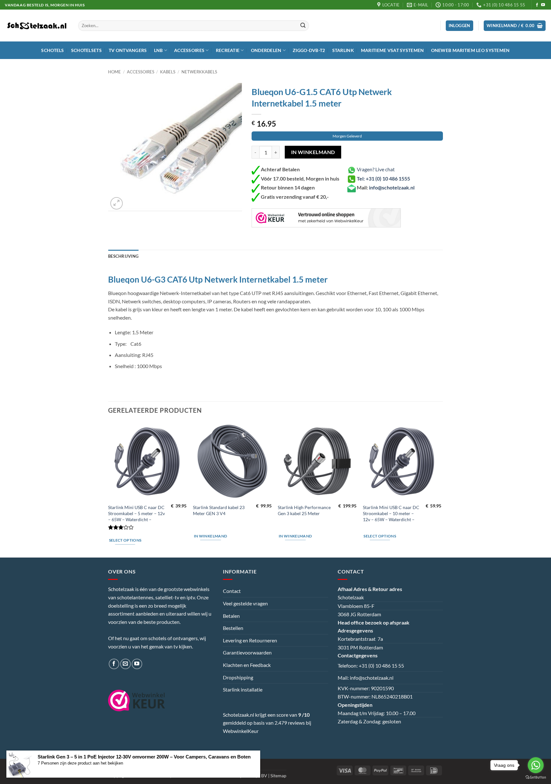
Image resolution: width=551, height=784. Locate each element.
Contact (232, 591)
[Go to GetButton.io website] (535, 777)
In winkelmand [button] (210, 536)
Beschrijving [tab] (123, 256)
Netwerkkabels (199, 71)
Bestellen (233, 628)
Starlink (343, 50)
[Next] (441, 489)
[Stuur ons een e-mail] (125, 664)
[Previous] (108, 489)
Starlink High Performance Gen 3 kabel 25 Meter (304, 510)
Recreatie (228, 50)
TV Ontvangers (128, 50)
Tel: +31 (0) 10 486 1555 (383, 178)
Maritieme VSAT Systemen (392, 50)
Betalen (231, 616)
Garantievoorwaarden (247, 652)
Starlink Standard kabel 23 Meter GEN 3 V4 (219, 510)
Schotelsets (86, 50)
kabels (167, 71)
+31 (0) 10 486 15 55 (381, 665)
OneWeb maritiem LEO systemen (470, 50)
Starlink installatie (242, 689)
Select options (125, 540)
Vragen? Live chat (375, 169)
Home (114, 71)
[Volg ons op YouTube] (543, 5)
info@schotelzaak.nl (392, 187)
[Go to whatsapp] (536, 765)
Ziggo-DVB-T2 (309, 50)
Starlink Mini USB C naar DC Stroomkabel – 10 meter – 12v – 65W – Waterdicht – (391, 513)
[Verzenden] (303, 25)
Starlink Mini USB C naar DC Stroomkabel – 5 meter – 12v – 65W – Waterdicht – (136, 513)
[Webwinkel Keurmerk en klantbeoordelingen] (326, 217)
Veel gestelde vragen (245, 603)
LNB (158, 50)
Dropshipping (238, 677)
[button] (515, 25)
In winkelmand (313, 152)
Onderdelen (266, 50)
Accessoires (189, 50)
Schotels (52, 50)
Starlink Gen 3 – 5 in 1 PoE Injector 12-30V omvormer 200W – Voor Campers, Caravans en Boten (144, 756)
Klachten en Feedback (247, 665)
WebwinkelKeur (241, 731)
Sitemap (278, 775)
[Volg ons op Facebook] (537, 5)
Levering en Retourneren (250, 640)
